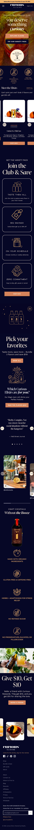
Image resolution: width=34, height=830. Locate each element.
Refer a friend (17, 702)
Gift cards (6, 766)
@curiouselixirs (8, 819)
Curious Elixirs (10, 826)
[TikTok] (8, 756)
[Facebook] (4, 756)
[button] (13, 125)
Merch (5, 769)
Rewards (5, 786)
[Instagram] (15, 756)
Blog (4, 783)
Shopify (23, 826)
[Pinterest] (11, 756)
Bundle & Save (7, 764)
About (5, 775)
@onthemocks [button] (8, 490)
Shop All (17, 360)
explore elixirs (17, 36)
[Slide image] (13, 111)
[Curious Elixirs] (17, 6)
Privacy (5, 795)
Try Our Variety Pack (17, 42)
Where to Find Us (8, 780)
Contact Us (6, 777)
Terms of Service (8, 797)
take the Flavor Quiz (17, 405)
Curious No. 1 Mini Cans (13, 131)
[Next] (29, 124)
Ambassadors (7, 792)
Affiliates (6, 789)
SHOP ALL (30, 88)
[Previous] (4, 124)
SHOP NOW (12, 143)
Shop (4, 761)
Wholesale (6, 800)
